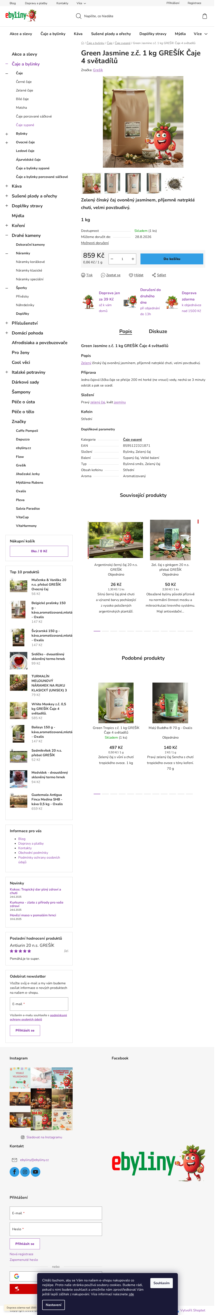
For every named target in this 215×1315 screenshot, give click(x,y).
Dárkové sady (25, 382)
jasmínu (120, 402)
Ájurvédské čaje (28, 159)
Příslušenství (25, 323)
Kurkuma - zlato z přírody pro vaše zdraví (36, 904)
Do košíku (172, 259)
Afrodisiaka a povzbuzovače (39, 343)
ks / (39, 551)
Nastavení (53, 1305)
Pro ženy (20, 352)
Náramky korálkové (30, 262)
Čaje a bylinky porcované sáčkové (42, 177)
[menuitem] (20, 34)
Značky (19, 421)
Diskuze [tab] (158, 331)
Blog (13, 3)
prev (84, 574)
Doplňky (22, 313)
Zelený (86, 363)
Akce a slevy (24, 54)
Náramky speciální (29, 279)
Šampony (21, 392)
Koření (18, 226)
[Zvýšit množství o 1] (133, 259)
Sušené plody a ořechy (34, 196)
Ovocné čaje (25, 142)
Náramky (23, 253)
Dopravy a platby (36, 3)
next (202, 574)
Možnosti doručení (95, 243)
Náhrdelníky (25, 305)
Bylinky (21, 133)
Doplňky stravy (27, 206)
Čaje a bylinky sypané (33, 168)
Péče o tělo (23, 412)
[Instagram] (25, 1172)
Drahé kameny (26, 235)
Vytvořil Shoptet (192, 1310)
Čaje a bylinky (26, 64)
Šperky (21, 288)
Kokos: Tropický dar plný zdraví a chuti (35, 891)
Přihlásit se (25, 1030)
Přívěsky (22, 296)
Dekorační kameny (30, 244)
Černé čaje (24, 82)
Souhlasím (161, 1283)
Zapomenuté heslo (24, 1260)
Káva (17, 186)
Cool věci (21, 362)
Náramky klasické (29, 270)
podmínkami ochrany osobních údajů (38, 1017)
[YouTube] (35, 1172)
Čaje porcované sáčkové (34, 116)
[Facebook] (14, 1172)
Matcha (21, 107)
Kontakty (62, 3)
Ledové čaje (25, 151)
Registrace (194, 3)
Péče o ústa (23, 402)
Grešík (98, 70)
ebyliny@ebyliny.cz (34, 1160)
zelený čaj (97, 402)
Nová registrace (21, 1254)
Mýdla (18, 216)
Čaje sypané (25, 125)
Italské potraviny (28, 372)
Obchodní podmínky (33, 852)
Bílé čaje (22, 99)
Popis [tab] (125, 331)
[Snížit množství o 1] (112, 259)
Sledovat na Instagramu (44, 1137)
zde (131, 1294)
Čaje (19, 73)
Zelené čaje (24, 90)
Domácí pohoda (27, 333)
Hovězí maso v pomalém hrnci (33, 915)
